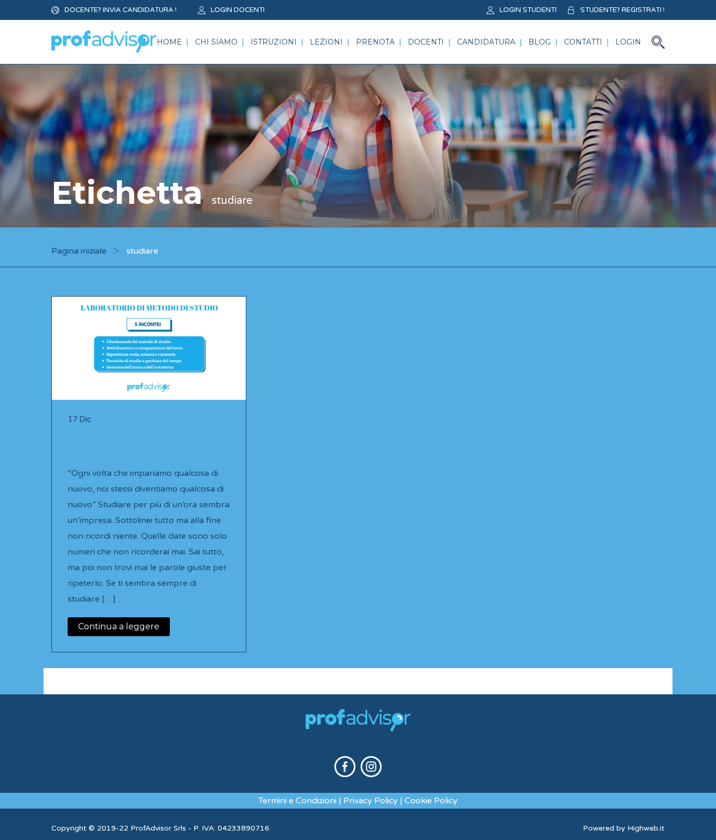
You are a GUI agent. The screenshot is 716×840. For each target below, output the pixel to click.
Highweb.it (646, 828)
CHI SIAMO (216, 42)
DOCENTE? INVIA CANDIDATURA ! (120, 10)
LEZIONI (326, 42)
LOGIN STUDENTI (528, 10)
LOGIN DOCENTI (238, 10)
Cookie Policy (431, 800)
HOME (169, 42)
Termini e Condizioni (297, 800)
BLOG (539, 42)
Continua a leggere (118, 626)
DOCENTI (426, 42)
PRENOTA (375, 42)
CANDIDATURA (486, 42)
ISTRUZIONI (274, 42)
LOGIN (628, 42)
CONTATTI (583, 42)
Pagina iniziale (78, 251)
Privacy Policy (370, 800)
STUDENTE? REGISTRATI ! (622, 10)
